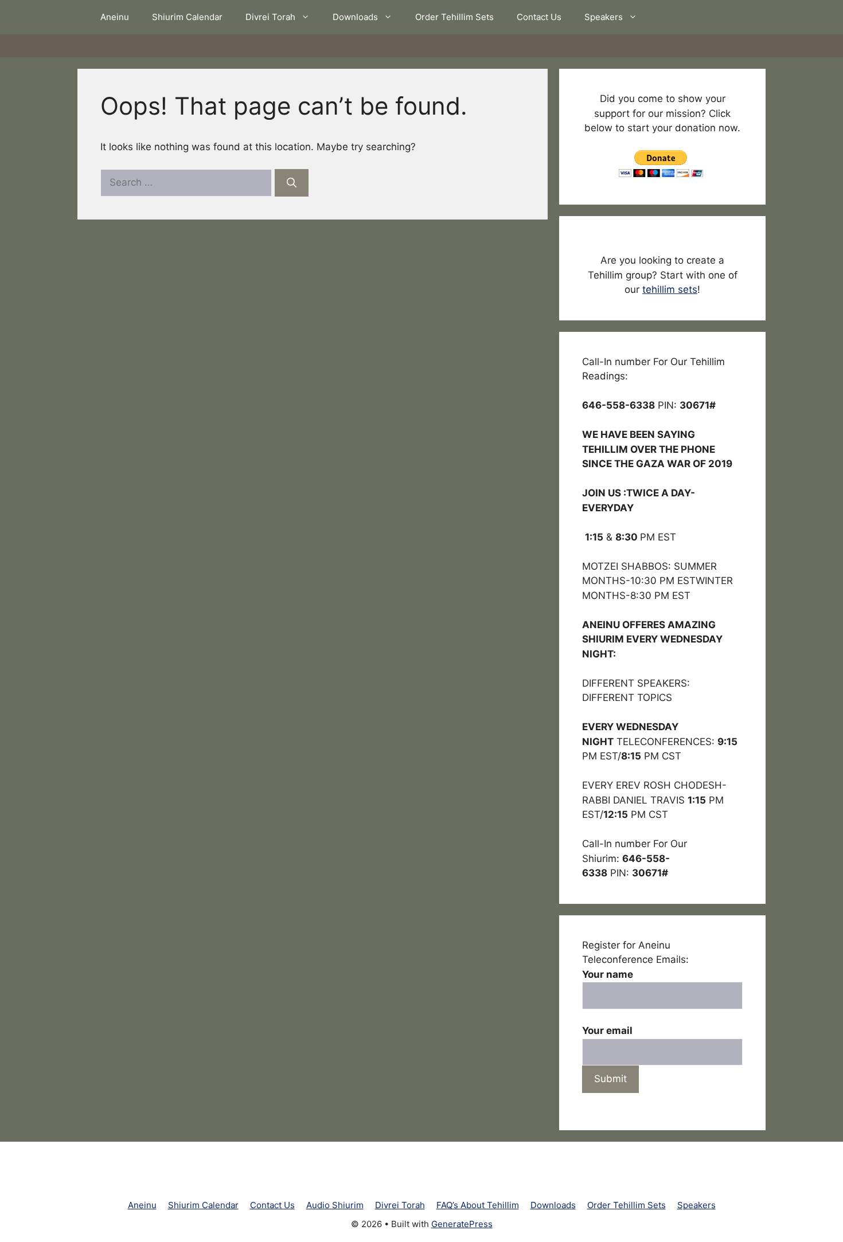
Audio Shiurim (335, 1205)
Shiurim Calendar (187, 16)
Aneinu (114, 16)
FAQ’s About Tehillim (477, 1205)
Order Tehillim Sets (454, 16)
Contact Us (539, 16)
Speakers (603, 16)
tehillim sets (669, 289)
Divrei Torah (270, 16)
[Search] (292, 183)
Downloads (355, 16)
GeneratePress (462, 1224)
